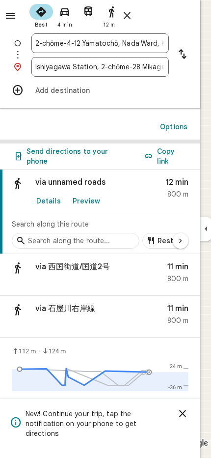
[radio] (41, 15)
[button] (100, 275)
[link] (100, 212)
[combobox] (100, 43)
